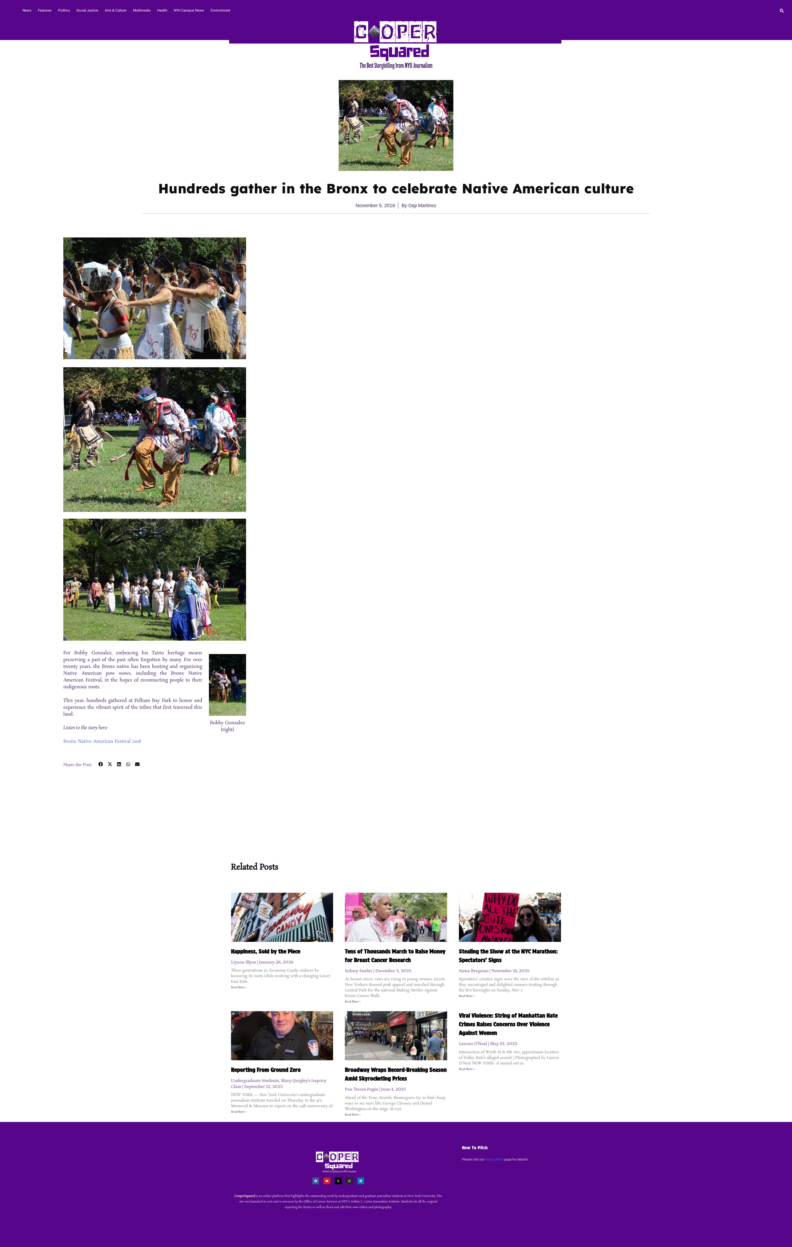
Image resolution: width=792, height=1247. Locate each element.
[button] (100, 764)
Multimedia (142, 10)
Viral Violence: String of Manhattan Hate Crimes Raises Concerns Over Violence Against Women (508, 1024)
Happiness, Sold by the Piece (265, 951)
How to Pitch (494, 1159)
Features (45, 10)
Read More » (239, 987)
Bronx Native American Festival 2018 (102, 741)
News (26, 10)
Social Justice (87, 10)
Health (162, 10)
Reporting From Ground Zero (266, 1069)
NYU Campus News (189, 10)
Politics (64, 10)
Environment (220, 10)
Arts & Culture (115, 10)
